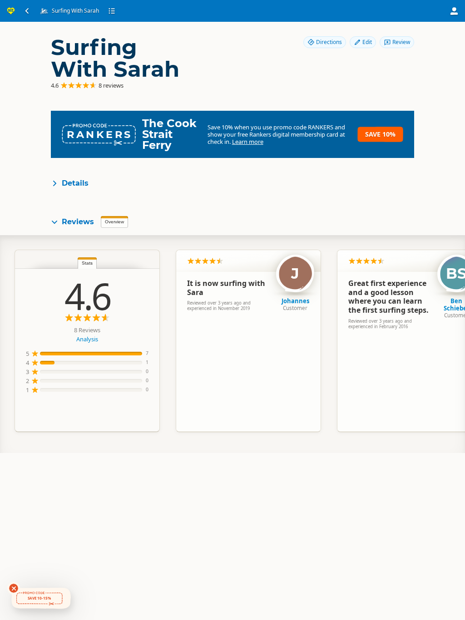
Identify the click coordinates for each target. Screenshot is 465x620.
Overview (114, 221)
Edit (367, 42)
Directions (329, 42)
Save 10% (380, 134)
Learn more (247, 142)
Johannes (295, 301)
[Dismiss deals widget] (13, 588)
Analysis (87, 339)
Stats (87, 263)
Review (401, 42)
